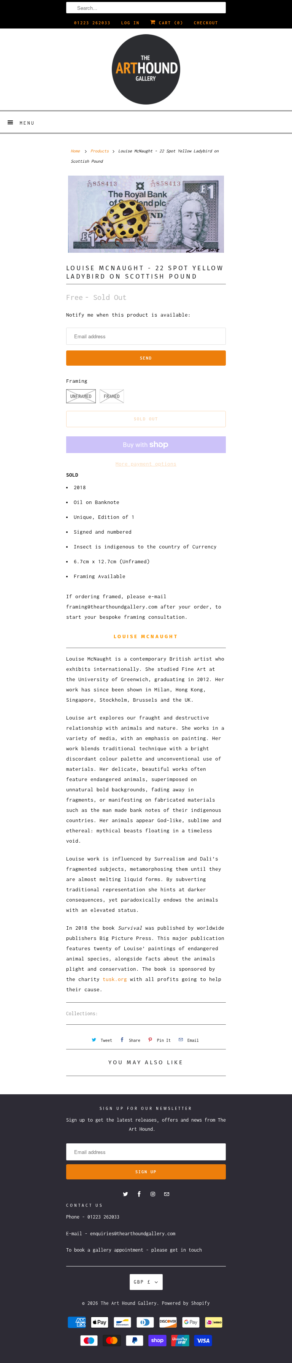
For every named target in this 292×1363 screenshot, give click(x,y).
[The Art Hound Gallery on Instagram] (153, 1194)
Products (99, 151)
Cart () (169, 23)
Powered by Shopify (186, 1303)
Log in (130, 23)
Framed (112, 396)
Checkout (206, 23)
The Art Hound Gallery (129, 1303)
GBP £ (142, 1281)
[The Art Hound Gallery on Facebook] (139, 1194)
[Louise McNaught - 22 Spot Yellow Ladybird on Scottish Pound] (146, 214)
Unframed (81, 396)
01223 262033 (92, 23)
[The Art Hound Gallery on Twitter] (125, 1194)
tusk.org (115, 979)
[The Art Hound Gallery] (146, 69)
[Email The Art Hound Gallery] (166, 1194)
